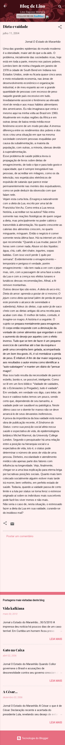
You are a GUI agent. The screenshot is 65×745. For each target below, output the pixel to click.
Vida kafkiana (13, 608)
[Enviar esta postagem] (12, 525)
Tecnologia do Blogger (34, 738)
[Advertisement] (32, 563)
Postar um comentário (19, 536)
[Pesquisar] (60, 7)
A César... (10, 692)
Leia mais (56, 639)
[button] (60, 27)
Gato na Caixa (13, 650)
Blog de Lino (32, 6)
